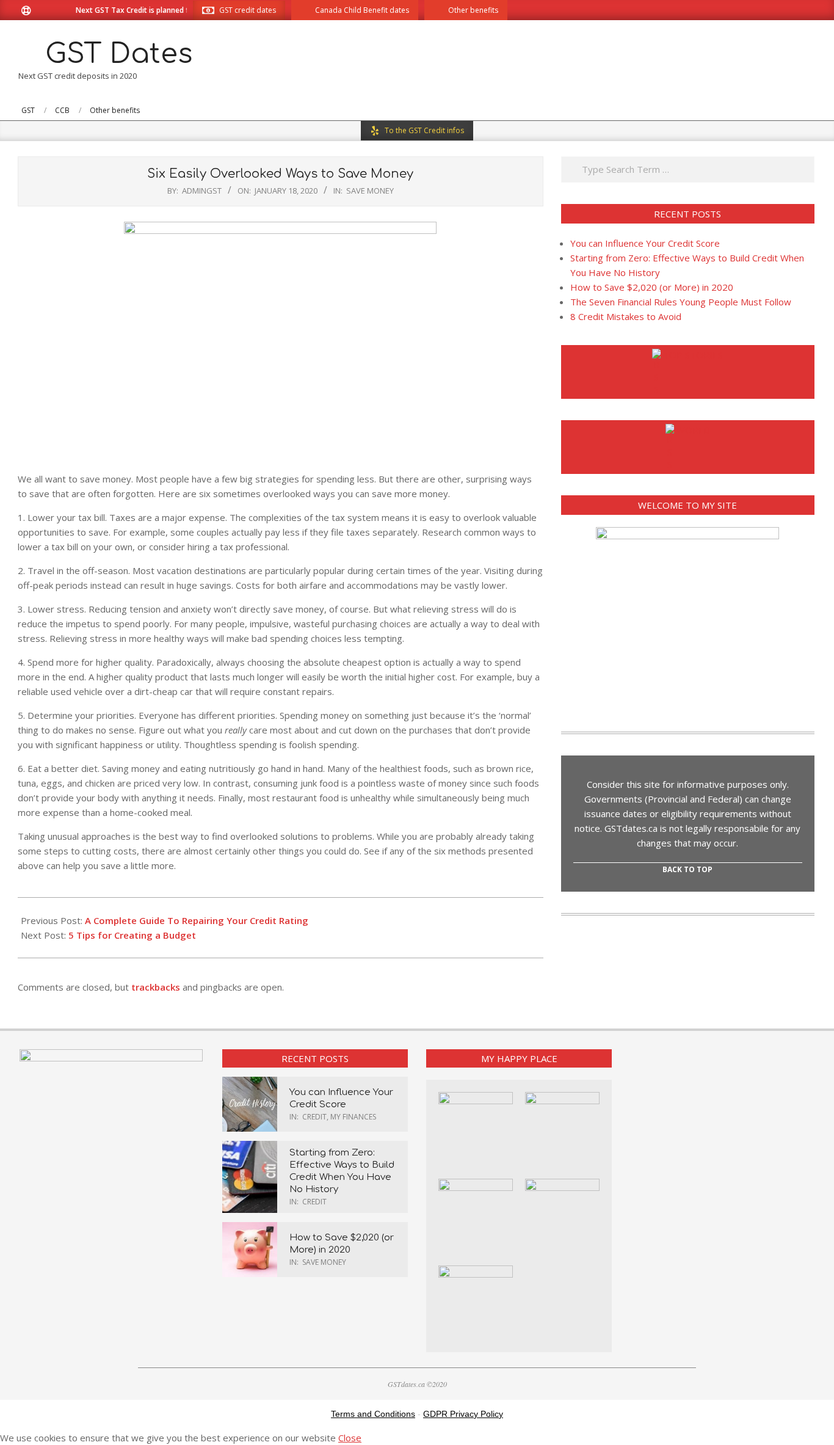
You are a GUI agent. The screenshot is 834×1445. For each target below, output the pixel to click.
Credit (314, 1117)
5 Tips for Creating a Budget (132, 935)
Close (349, 1438)
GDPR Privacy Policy (463, 1414)
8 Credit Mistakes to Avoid (625, 316)
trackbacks (155, 987)
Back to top (687, 869)
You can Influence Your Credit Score (645, 243)
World (693, 430)
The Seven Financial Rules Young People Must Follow (680, 302)
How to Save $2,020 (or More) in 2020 (651, 287)
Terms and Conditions (373, 1414)
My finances (353, 1117)
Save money (370, 190)
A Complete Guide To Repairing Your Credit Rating (196, 920)
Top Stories (693, 355)
